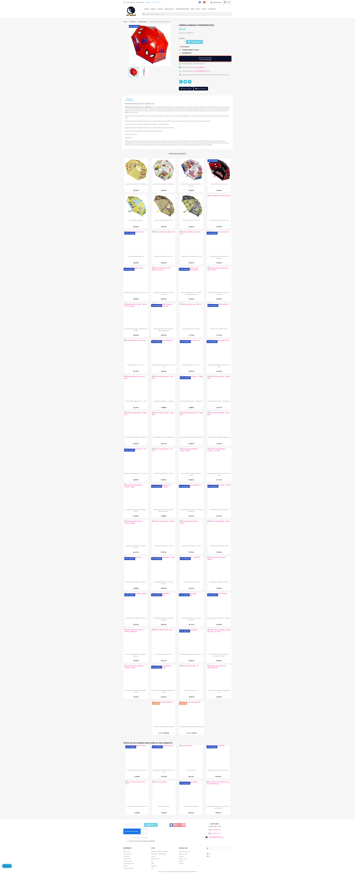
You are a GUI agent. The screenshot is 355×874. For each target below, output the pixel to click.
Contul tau (183, 848)
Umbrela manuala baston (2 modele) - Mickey (135, 547)
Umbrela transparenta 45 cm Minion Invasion (191, 185)
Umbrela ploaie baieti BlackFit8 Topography (191, 727)
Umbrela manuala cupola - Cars (163, 654)
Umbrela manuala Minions (136, 220)
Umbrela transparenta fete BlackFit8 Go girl (219, 691)
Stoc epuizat (194, 42)
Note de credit (183, 859)
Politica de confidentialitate (158, 854)
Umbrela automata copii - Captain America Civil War (135, 330)
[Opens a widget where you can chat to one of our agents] (7, 866)
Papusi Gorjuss (169, 9)
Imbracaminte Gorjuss (182, 9)
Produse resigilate (128, 868)
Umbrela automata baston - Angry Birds (191, 437)
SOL (152, 861)
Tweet (185, 82)
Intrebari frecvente (128, 863)
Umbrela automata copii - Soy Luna (191, 365)
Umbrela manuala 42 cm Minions (191, 220)
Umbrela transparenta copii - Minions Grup (136, 292)
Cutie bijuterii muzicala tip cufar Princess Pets (164, 771)
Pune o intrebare (201, 89)
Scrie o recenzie (186, 89)
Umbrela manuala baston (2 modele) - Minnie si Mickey (163, 510)
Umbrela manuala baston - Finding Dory (191, 401)
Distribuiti (181, 82)
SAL (152, 868)
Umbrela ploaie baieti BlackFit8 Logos (163, 727)
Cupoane (181, 863)
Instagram (183, 825)
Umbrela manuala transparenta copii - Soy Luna (163, 366)
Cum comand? (127, 854)
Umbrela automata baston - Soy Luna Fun (136, 473)
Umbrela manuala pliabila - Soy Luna (164, 473)
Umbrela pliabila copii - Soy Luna (136, 365)
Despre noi (126, 851)
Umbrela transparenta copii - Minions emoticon (163, 293)
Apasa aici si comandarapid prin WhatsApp (205, 59)
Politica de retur (127, 861)
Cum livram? (126, 856)
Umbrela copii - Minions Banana (219, 329)
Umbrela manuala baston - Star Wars (163, 401)
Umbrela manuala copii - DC (191, 690)
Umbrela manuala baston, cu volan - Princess (164, 583)
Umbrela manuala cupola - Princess (219, 510)
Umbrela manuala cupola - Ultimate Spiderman (191, 619)
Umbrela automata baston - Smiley (191, 546)
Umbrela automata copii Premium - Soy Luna (219, 366)
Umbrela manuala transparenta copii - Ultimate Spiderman (163, 330)
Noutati (125, 866)
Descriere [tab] (129, 99)
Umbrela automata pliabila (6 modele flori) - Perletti (164, 691)
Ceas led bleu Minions (164, 806)
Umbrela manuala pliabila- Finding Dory (136, 437)
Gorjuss (146, 9)
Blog (192, 9)
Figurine (153, 9)
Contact (204, 9)
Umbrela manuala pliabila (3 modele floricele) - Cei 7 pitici (219, 655)
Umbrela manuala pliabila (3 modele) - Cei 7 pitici (219, 474)
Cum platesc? (127, 859)
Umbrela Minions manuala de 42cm (219, 220)
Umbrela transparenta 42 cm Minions (163, 184)
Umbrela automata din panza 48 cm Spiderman (219, 257)
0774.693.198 (130, 2)
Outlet (198, 9)
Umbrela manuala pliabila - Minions (136, 618)
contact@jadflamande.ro (216, 837)
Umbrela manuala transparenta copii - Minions (219, 293)
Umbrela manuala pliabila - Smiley (219, 546)
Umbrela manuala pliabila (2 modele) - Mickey (135, 510)
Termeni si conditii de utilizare (159, 851)
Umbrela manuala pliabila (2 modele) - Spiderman (163, 619)
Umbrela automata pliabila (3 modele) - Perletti (136, 691)
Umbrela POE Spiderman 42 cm (219, 184)
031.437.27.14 (140, 2)
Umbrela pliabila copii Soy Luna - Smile (136, 401)
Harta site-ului (155, 859)
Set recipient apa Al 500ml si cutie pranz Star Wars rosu (218, 807)
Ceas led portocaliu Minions (191, 806)
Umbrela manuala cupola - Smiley (163, 546)
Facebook (171, 825)
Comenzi (181, 856)
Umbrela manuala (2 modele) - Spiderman (219, 618)
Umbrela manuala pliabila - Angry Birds (219, 437)
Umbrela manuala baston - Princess (136, 582)
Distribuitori (212, 9)
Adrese (181, 861)
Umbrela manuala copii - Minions (191, 329)
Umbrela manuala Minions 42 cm (164, 220)
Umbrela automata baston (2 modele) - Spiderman (136, 655)
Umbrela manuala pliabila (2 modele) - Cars (191, 654)
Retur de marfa (183, 854)
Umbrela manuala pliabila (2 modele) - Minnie (191, 474)
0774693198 (200, 67)
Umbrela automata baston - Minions (219, 582)
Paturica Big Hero (191, 770)
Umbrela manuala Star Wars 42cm (163, 256)
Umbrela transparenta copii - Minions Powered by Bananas (191, 293)
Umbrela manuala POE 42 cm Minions (136, 184)
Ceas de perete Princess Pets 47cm (137, 806)
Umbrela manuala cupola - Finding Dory (219, 401)
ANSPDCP (153, 866)
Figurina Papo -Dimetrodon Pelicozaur (218, 770)
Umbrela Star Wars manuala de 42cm (191, 256)
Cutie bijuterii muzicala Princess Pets (137, 770)
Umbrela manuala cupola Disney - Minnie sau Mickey (191, 510)
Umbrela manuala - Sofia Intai (191, 582)
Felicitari (160, 9)
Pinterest (189, 82)
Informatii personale (184, 851)
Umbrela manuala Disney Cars (136, 256)
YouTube (175, 825)
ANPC (152, 863)
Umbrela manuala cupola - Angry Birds (163, 437)
